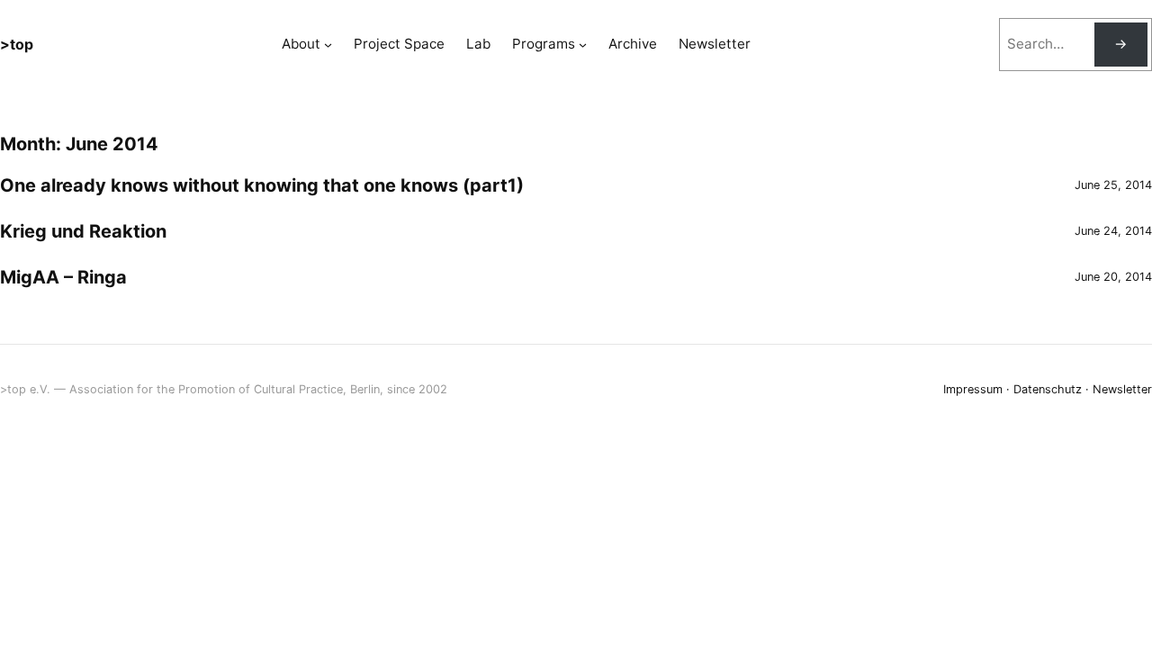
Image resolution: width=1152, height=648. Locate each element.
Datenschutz (1047, 389)
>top (16, 44)
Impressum (973, 389)
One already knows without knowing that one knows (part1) (262, 185)
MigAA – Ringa (63, 277)
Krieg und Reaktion (83, 231)
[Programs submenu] (583, 44)
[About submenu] (328, 44)
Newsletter (1122, 389)
